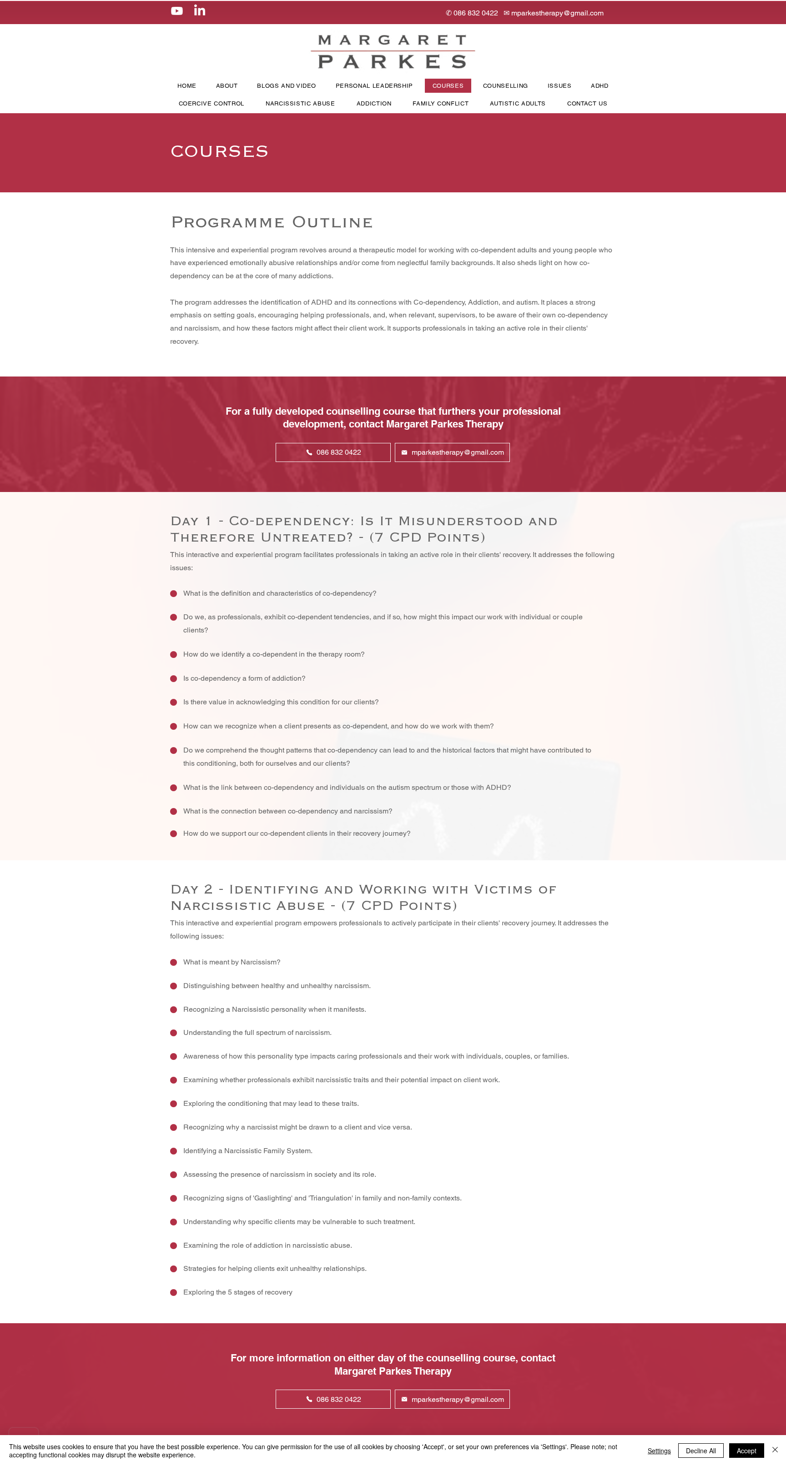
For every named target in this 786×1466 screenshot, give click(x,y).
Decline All (701, 1450)
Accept (746, 1450)
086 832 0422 (475, 13)
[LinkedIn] (200, 11)
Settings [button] (659, 1450)
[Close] (775, 1450)
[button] (286, 86)
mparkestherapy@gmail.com (557, 13)
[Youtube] (177, 11)
